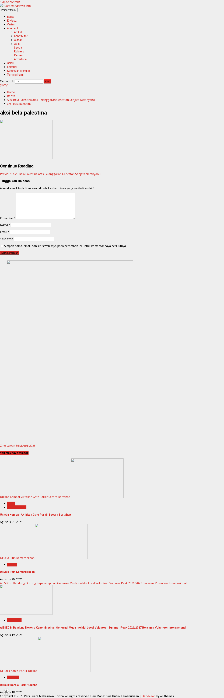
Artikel (18, 32)
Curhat (18, 40)
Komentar (7, 218)
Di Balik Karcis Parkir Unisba (18, 671)
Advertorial (20, 59)
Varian (11, 24)
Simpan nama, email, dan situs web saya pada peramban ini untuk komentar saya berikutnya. (65, 246)
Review (18, 55)
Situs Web (6, 239)
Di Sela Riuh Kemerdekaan (17, 558)
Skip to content (10, 2)
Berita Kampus (16, 507)
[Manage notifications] (6, 691)
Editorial (12, 67)
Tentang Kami (15, 74)
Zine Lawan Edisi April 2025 (18, 446)
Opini (17, 43)
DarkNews (149, 696)
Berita (10, 16)
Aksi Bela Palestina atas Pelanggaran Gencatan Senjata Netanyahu (50, 174)
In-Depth (13, 677)
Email (4, 232)
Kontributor (20, 36)
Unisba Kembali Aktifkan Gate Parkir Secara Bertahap (35, 497)
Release (19, 51)
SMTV (4, 85)
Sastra (18, 47)
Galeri (10, 63)
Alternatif (12, 28)
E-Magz (12, 20)
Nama (5, 225)
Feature (12, 564)
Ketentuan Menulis (18, 70)
